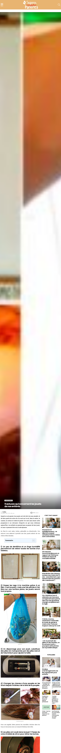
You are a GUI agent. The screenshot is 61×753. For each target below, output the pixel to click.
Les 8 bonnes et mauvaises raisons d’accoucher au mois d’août (56, 714)
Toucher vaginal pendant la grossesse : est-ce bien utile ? (55, 700)
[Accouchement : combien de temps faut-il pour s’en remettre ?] (46, 679)
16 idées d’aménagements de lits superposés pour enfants (50, 671)
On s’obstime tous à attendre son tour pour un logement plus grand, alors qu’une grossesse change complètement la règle (51, 599)
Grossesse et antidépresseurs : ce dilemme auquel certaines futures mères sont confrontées (51, 533)
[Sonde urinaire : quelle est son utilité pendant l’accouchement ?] (56, 679)
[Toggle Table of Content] (33, 540)
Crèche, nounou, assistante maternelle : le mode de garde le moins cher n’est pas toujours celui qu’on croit (51, 622)
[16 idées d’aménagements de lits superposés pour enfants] (51, 662)
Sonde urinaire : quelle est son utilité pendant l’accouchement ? (56, 685)
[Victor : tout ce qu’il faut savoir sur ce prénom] (46, 707)
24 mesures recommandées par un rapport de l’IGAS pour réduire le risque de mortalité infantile (50, 555)
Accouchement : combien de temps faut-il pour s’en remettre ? (46, 685)
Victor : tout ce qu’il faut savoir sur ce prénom (46, 713)
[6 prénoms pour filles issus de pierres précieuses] (46, 692)
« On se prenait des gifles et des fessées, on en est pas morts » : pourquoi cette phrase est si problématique (51, 644)
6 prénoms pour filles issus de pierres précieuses (45, 699)
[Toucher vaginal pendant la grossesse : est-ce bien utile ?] (56, 692)
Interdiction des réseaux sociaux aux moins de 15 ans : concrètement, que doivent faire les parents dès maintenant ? (51, 576)
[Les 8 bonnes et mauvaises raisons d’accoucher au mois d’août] (56, 707)
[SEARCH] (59, 5)
